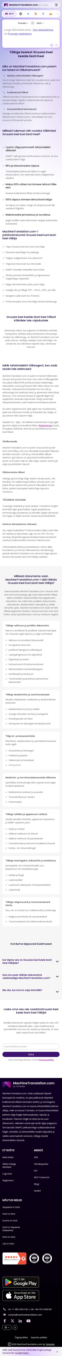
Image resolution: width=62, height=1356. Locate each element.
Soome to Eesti (9, 1220)
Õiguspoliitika (21, 1337)
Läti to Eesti (8, 1243)
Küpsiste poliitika (39, 1337)
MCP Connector (42, 1177)
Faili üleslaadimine (43, 29)
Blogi (36, 1184)
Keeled (37, 1190)
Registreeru (8, 1180)
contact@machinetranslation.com (25, 1314)
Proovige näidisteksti (20, 33)
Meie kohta (7, 1157)
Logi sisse (7, 1173)
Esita (31, 1054)
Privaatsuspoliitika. (46, 1060)
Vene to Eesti (8, 1236)
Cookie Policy (22, 1352)
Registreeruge (45, 425)
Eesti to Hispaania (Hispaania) (11, 1229)
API (35, 1170)
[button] (51, 45)
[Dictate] (56, 45)
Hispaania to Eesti (11, 1207)
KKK (36, 1157)
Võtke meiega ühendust (9, 1165)
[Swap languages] (32, 23)
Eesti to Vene (8, 1213)
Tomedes (50, 1344)
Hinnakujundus (41, 1163)
